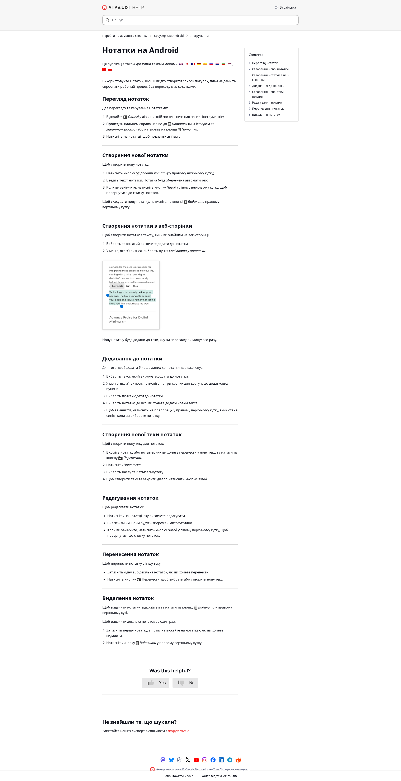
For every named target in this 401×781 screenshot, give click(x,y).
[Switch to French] (193, 64)
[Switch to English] (181, 64)
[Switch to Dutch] (217, 64)
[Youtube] (196, 759)
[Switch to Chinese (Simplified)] (104, 69)
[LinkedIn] (221, 759)
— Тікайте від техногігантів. (201, 776)
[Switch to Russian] (211, 64)
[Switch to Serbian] (229, 64)
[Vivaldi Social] (163, 759)
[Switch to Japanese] (187, 64)
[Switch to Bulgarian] (223, 64)
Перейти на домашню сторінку (124, 36)
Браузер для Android (169, 36)
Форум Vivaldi (179, 731)
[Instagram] (204, 759)
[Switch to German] (199, 64)
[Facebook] (213, 759)
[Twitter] (188, 759)
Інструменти (199, 36)
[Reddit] (238, 760)
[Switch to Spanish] (205, 64)
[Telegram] (229, 759)
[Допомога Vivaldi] (123, 7)
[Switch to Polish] (110, 69)
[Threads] (179, 759)
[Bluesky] (171, 759)
